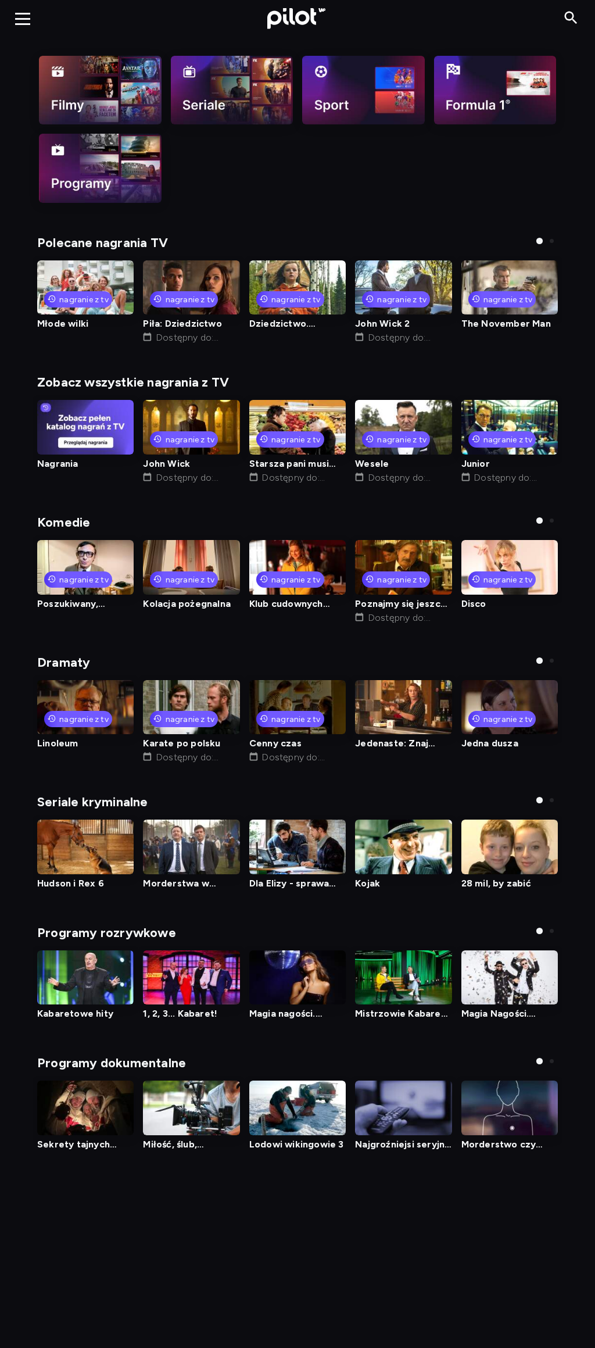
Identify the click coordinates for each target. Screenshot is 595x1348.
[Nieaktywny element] (100, 90)
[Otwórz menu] (23, 18)
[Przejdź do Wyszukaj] (571, 18)
